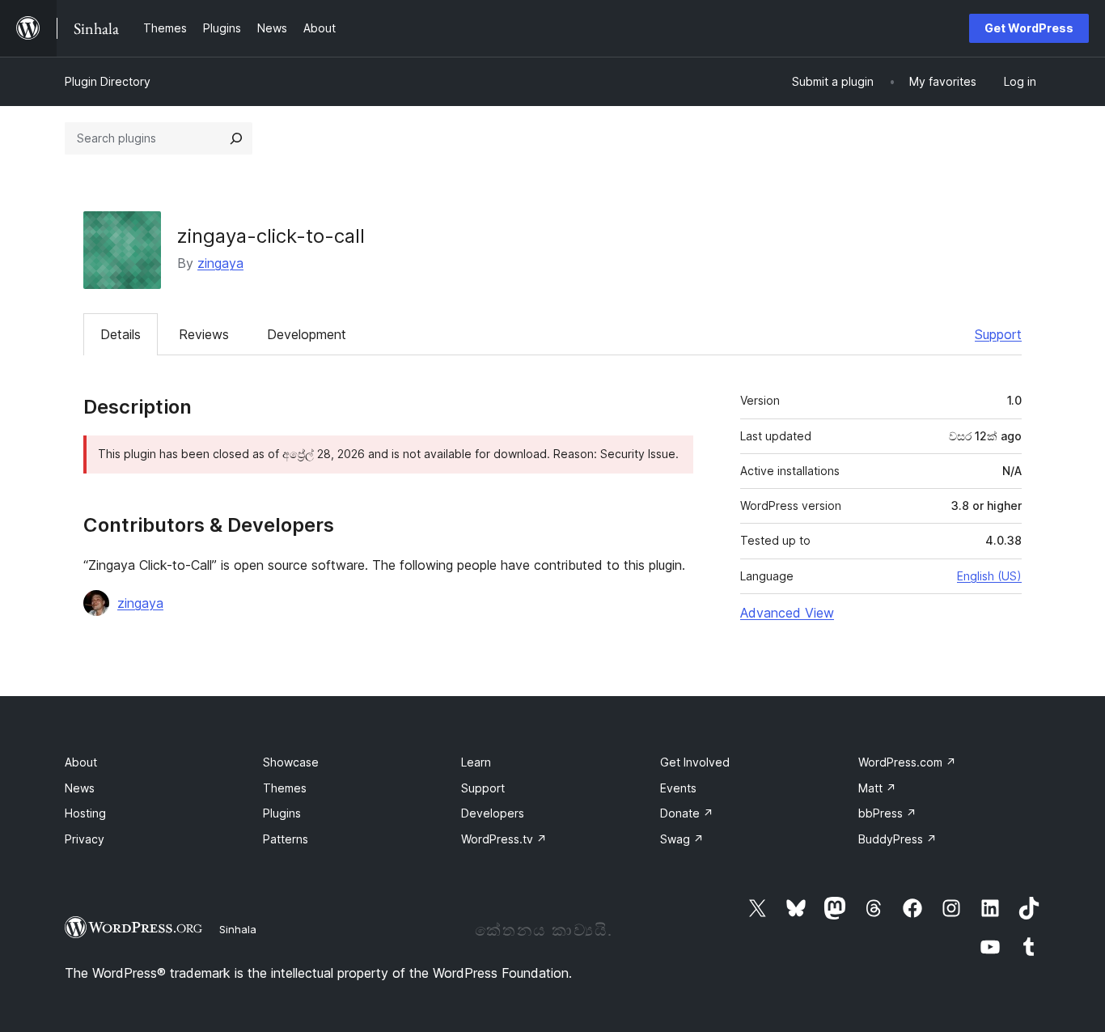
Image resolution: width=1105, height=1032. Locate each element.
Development (306, 334)
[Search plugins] (236, 138)
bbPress (887, 813)
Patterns (285, 839)
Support (998, 334)
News (80, 788)
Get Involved (695, 762)
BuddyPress (897, 839)
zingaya (220, 263)
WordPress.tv (504, 839)
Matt (877, 788)
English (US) (989, 576)
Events (678, 788)
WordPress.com (907, 762)
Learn (476, 762)
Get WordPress (1028, 28)
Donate (686, 813)
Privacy (84, 839)
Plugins (282, 813)
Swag (682, 839)
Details (120, 334)
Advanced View (787, 613)
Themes (285, 788)
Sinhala (237, 929)
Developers (492, 813)
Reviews (204, 334)
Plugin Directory (107, 81)
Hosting (85, 813)
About (81, 762)
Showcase (291, 762)
